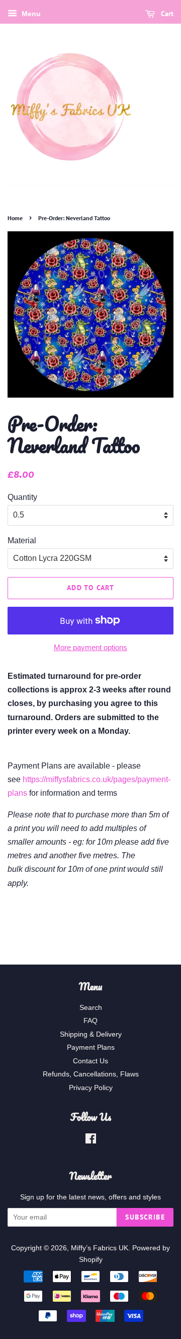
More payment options (90, 647)
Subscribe (145, 1217)
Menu (30, 14)
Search (90, 1007)
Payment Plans (91, 1047)
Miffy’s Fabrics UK (99, 1248)
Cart (166, 13)
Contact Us (90, 1061)
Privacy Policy (91, 1088)
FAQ (90, 1021)
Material (22, 540)
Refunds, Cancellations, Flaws (91, 1074)
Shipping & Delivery (91, 1034)
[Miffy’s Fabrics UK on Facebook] (91, 1140)
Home (15, 218)
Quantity (22, 497)
